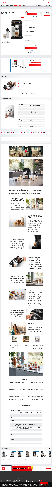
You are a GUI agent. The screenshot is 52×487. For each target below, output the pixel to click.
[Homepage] (4, 3)
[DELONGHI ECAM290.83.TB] (28, 453)
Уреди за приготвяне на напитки (12, 7)
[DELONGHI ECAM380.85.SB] (20, 453)
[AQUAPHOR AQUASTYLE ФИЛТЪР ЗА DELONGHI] (23, 62)
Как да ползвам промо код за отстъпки (30, 479)
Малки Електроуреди (6, 7)
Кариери (1, 481)
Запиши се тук (49, 468)
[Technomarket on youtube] (41, 480)
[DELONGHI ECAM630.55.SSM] (12, 453)
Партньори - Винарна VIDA (29, 478)
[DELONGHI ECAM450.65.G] (14, 62)
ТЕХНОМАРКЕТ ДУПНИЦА (26, 132)
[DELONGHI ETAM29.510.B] (35, 453)
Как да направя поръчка (28, 480)
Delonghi (31, 126)
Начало (2, 7)
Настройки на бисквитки (44, 485)
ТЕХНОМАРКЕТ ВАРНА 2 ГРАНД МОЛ (16, 132)
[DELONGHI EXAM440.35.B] (43, 453)
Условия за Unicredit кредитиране (17, 480)
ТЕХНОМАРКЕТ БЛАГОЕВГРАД (6, 132)
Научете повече (31, 68)
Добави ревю (6, 138)
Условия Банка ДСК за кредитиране (17, 478)
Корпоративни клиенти (15, 479)
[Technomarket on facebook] (39, 480)
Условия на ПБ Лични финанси (16, 481)
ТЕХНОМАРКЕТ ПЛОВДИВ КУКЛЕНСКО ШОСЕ (46, 132)
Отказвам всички (44, 484)
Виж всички (26, 33)
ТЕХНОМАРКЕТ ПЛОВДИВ (36, 132)
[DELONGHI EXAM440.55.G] (4, 453)
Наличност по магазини (31, 38)
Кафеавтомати (17, 7)
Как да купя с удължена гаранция (29, 481)
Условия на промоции (3, 478)
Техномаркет (8, 13)
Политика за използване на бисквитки (5, 479)
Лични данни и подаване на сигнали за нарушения (6, 480)
